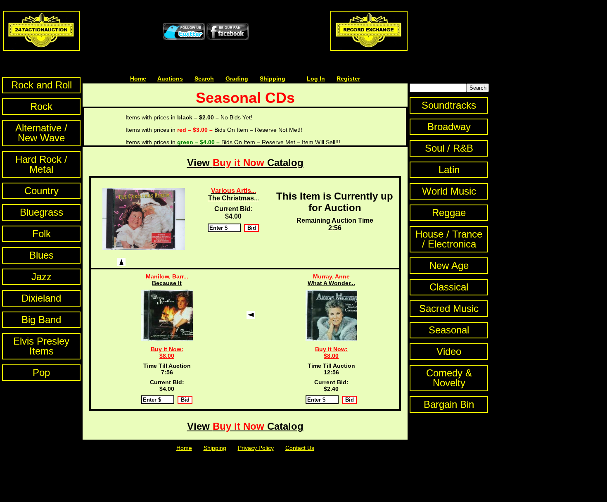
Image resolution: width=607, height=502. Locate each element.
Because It (167, 279)
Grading (236, 78)
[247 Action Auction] (41, 48)
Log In (316, 78)
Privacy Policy (256, 448)
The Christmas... (233, 194)
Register (348, 78)
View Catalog (245, 162)
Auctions (170, 78)
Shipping (272, 78)
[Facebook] (227, 38)
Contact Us (299, 448)
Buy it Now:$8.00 (167, 352)
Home (138, 78)
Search (204, 78)
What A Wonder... (331, 279)
